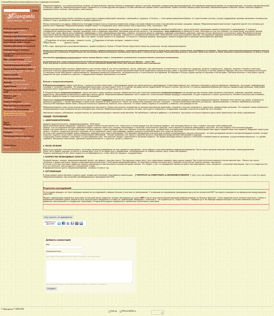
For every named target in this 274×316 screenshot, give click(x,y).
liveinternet (72, 223)
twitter (59, 223)
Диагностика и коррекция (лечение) (42, 2)
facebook (63, 223)
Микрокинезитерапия (18, 2)
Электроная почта (53, 251)
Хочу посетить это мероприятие (58, 217)
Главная (4, 2)
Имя (47, 244)
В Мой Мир (76, 223)
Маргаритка (9, 309)
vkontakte (81, 223)
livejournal (68, 223)
